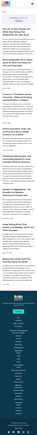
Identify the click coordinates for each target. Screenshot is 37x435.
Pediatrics (18, 410)
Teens (18, 356)
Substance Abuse (18, 382)
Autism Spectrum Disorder (18, 370)
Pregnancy (18, 413)
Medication (18, 341)
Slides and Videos (18, 323)
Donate (18, 311)
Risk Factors (18, 344)
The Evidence (19, 326)
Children (18, 353)
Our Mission (18, 320)
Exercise (18, 338)
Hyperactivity (18, 393)
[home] (6, 4)
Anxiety (18, 367)
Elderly (18, 361)
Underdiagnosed (18, 347)
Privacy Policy (18, 428)
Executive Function (18, 390)
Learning (18, 407)
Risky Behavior (18, 399)
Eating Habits (18, 387)
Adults (18, 359)
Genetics (18, 405)
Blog (18, 317)
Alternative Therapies (18, 333)
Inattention (18, 396)
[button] (32, 4)
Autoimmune (18, 373)
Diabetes (18, 379)
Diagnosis (18, 336)
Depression (18, 376)
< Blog (4, 12)
